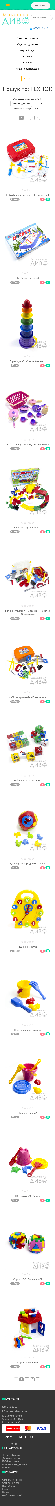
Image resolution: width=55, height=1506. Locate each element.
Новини (6, 1468)
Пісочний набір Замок (27, 1196)
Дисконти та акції (11, 1458)
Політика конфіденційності (15, 1465)
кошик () (41, 5)
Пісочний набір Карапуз (27, 1030)
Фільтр (26, 79)
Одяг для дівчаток (27, 44)
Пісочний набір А (27, 1113)
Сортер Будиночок (27, 1362)
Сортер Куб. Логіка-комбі (27, 1279)
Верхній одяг (27, 50)
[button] (27, 103)
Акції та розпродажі (27, 69)
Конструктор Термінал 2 (27, 527)
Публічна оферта (10, 1461)
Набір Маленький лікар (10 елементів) (27, 195)
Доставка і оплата (11, 1455)
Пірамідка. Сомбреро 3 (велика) (27, 361)
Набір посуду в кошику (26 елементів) (28, 444)
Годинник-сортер (27, 947)
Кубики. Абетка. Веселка (27, 780)
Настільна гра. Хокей (27, 278)
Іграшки (27, 56)
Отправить (51, 18)
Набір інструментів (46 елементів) (27, 697)
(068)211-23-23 (40, 28)
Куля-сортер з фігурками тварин (27, 863)
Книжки (27, 62)
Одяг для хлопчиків (27, 38)
